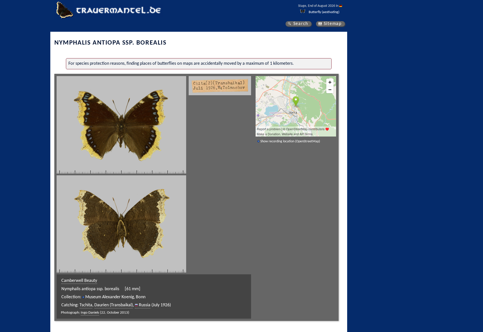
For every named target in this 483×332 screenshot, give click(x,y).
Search (300, 24)
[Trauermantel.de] (64, 10)
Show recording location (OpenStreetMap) (290, 141)
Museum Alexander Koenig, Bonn (115, 297)
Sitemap (333, 24)
